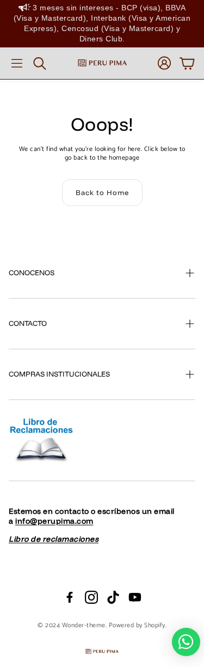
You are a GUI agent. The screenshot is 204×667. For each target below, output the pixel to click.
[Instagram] (91, 597)
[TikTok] (113, 597)
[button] (17, 63)
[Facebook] (69, 597)
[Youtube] (134, 597)
